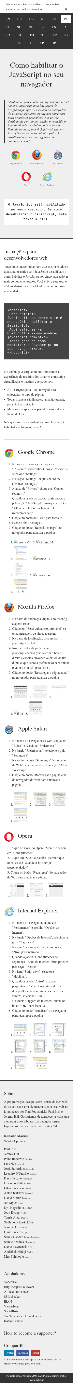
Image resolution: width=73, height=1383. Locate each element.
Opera (26, 185)
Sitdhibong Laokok (16, 1222)
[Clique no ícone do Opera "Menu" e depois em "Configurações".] (18, 895)
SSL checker (12, 1296)
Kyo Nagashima (14, 1207)
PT (66, 18)
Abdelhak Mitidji (15, 1251)
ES (55, 18)
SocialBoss (11, 1311)
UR (54, 43)
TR (55, 35)
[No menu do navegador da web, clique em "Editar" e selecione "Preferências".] (21, 804)
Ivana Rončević (14, 1158)
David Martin (12, 1198)
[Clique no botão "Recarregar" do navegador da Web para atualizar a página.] (56, 895)
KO (7, 35)
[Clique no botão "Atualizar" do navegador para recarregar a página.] (40, 1068)
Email (35, 1353)
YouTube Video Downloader (22, 1316)
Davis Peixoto (13, 1178)
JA (65, 27)
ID (66, 35)
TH (32, 35)
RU (31, 27)
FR (43, 27)
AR (42, 43)
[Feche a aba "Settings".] (42, 575)
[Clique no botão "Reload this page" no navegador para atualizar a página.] (21, 591)
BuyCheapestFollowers (19, 1286)
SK (19, 43)
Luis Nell (10, 1163)
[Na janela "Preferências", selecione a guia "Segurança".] (40, 804)
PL (30, 43)
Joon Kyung (12, 1212)
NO (19, 27)
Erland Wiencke (14, 1188)
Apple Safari (58, 163)
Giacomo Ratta (13, 1183)
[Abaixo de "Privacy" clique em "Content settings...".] (21, 558)
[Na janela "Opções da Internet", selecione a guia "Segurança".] (40, 1035)
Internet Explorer (47, 185)
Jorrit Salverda (13, 1168)
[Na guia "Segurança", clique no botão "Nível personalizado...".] (60, 1035)
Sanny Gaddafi (13, 1237)
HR (19, 18)
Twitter (9, 1353)
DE (31, 18)
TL (43, 35)
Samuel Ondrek (14, 1242)
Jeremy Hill (11, 1154)
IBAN (8, 1301)
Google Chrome (15, 163)
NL (43, 18)
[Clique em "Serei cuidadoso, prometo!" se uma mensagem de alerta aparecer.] (40, 697)
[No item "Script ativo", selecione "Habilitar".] (40, 1051)
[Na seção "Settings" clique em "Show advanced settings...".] (45, 542)
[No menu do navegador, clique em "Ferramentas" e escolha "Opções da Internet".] (21, 1035)
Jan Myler (10, 1202)
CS (54, 27)
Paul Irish (10, 1149)
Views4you (11, 1306)
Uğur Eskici (11, 1232)
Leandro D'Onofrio (16, 1173)
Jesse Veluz (11, 1227)
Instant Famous (13, 1321)
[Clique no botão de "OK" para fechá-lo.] (21, 575)
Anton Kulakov (14, 1193)
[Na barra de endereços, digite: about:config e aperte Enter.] (21, 697)
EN (7, 18)
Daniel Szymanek (15, 1246)
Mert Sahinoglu (14, 1256)
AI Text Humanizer (16, 1291)
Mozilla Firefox (36, 163)
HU (19, 35)
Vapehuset (10, 1282)
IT (7, 27)
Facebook (23, 1353)
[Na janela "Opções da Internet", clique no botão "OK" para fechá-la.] (21, 1068)
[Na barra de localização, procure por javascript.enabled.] (60, 697)
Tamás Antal (12, 1217)
